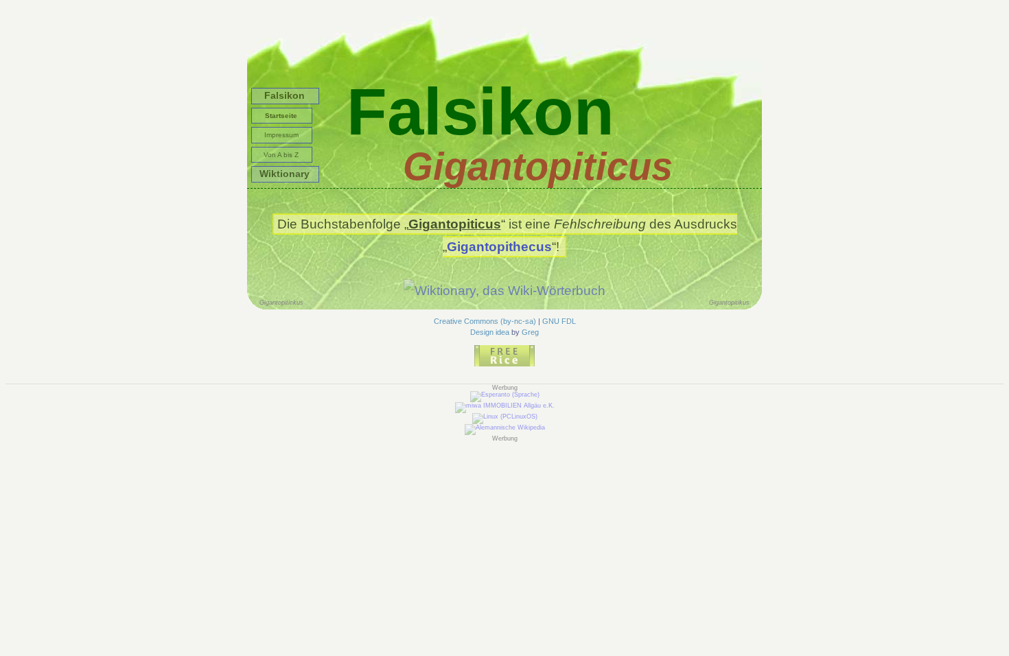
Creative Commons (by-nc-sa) (485, 321)
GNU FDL (559, 321)
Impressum (281, 135)
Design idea (489, 332)
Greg (530, 332)
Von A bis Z (281, 155)
